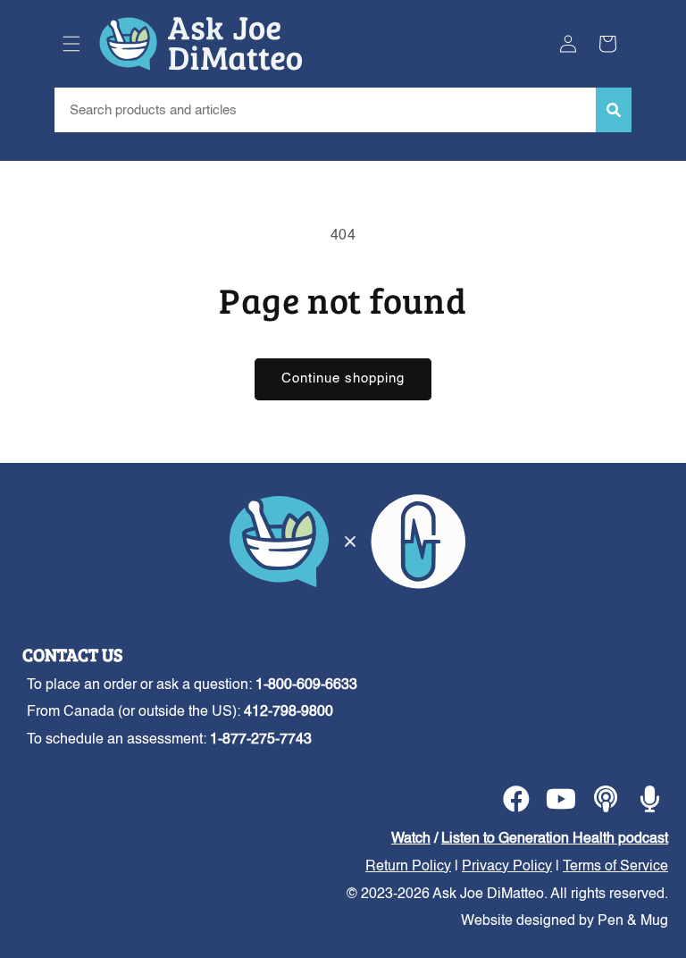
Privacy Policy (507, 867)
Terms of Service (615, 867)
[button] (71, 43)
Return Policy (408, 867)
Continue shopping (343, 378)
